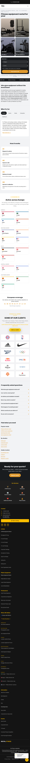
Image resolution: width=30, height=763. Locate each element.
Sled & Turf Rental (4, 556)
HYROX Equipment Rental (6, 531)
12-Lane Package (4, 545)
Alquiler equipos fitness (5, 657)
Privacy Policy (7, 759)
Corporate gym (4, 442)
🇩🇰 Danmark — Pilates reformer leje (8, 681)
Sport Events (3, 721)
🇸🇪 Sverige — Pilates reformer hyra (8, 674)
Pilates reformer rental (6, 428)
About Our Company (5, 692)
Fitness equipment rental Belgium (7, 648)
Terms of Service (15, 759)
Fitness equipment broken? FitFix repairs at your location (13, 750)
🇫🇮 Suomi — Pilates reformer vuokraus (8, 684)
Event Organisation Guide (6, 567)
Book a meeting (16, 520)
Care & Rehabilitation (5, 585)
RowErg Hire (3, 563)
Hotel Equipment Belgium (6, 651)
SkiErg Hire (3, 560)
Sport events (4, 446)
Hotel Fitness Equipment (5, 593)
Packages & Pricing (5, 535)
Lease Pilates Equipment (6, 582)
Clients (2, 699)
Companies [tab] (22, 113)
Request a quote (5, 458)
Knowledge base (5, 452)
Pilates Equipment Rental (6, 575)
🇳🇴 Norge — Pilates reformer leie (7, 677)
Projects (3, 454)
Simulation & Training (5, 553)
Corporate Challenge (5, 549)
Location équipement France (6, 642)
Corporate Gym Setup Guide (6, 713)
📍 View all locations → (5, 618)
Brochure (3, 456)
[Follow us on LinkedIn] (5, 524)
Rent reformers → (7, 132)
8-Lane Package (4, 542)
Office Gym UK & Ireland (6, 600)
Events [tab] (10, 113)
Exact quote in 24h (15, 71)
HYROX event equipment (6, 430)
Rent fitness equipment (5, 624)
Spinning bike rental (5, 432)
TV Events (3, 728)
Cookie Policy (22, 759)
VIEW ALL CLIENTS (15, 329)
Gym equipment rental (6, 434)
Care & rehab (4, 444)
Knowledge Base (4, 706)
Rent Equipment (4, 696)
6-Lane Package (4, 538)
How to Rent (3, 710)
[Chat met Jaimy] (27, 760)
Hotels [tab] (15, 113)
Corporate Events (4, 724)
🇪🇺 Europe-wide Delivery (6, 615)
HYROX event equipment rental (15, 96)
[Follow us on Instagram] (2, 524)
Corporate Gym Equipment (6, 596)
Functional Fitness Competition (7, 732)
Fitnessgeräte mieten (5, 629)
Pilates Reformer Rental (5, 578)
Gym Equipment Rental (5, 633)
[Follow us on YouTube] (8, 524)
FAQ (2, 703)
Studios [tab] (3, 113)
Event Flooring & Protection (6, 735)
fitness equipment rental (16, 98)
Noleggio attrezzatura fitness (6, 662)
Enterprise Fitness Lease (6, 603)
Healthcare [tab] (4, 116)
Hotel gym (3, 440)
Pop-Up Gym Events (5, 607)
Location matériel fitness (6, 639)
